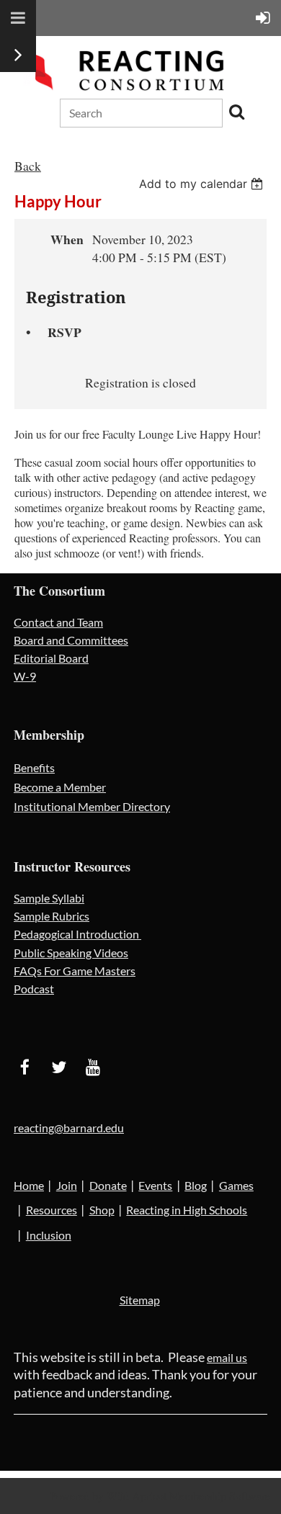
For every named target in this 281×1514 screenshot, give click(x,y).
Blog (195, 1185)
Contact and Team (58, 622)
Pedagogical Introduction (77, 934)
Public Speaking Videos (71, 952)
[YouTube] (92, 1067)
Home (29, 1185)
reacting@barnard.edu (69, 1127)
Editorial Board (51, 658)
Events (155, 1185)
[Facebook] (25, 1067)
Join (66, 1185)
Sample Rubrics (51, 916)
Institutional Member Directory (92, 806)
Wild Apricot (136, 1495)
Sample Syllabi (49, 898)
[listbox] (203, 183)
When (67, 239)
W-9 (25, 676)
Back (27, 165)
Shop (102, 1210)
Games (236, 1185)
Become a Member (60, 787)
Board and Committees (71, 640)
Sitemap (140, 1300)
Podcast (34, 988)
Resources (51, 1210)
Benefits (34, 767)
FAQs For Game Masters (74, 970)
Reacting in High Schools (186, 1210)
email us (227, 1357)
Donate (108, 1185)
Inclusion (48, 1235)
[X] (58, 1067)
